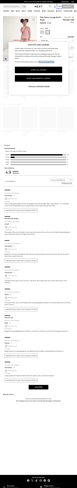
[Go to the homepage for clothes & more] (38, 6)
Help (72, 1)
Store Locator (65, 1)
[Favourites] (50, 6)
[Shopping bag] (59, 6)
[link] (55, 6)
